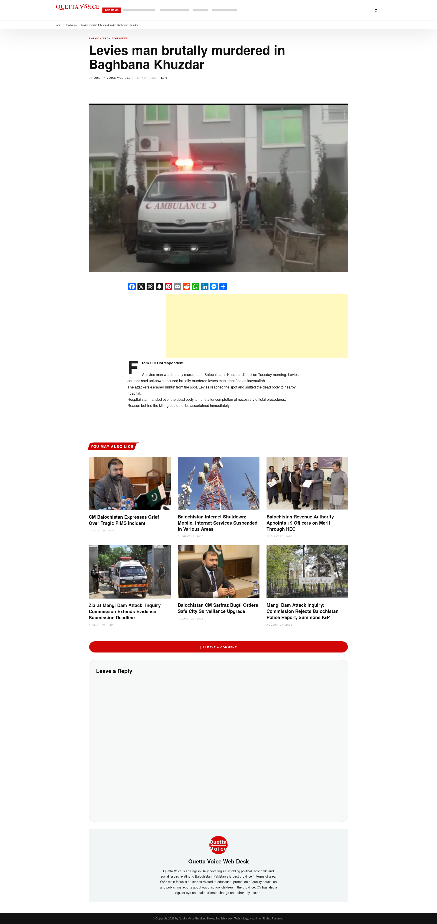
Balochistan (100, 38)
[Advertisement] (257, 326)
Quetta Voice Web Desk (113, 77)
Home (58, 25)
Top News (112, 10)
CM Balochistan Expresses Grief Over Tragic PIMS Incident (124, 520)
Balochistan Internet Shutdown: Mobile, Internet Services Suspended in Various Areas (217, 522)
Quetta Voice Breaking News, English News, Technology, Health (218, 918)
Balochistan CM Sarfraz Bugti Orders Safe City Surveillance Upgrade (218, 608)
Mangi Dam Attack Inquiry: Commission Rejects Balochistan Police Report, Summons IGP (302, 611)
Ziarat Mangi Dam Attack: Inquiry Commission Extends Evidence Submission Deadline (125, 611)
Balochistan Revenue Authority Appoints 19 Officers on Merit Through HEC (300, 522)
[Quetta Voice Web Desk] (218, 844)
